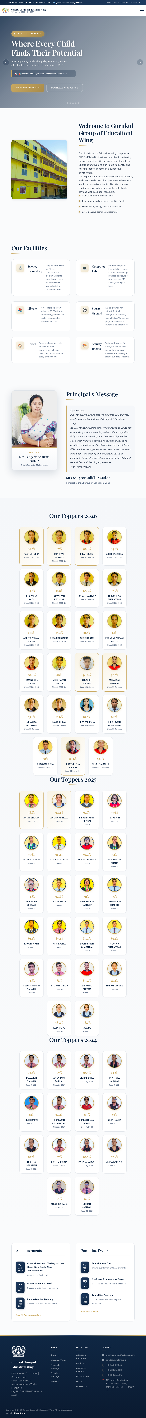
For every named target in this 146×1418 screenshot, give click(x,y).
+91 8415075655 (114, 1365)
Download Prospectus (64, 88)
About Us (55, 1355)
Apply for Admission (28, 87)
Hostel (79, 1381)
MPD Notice (81, 1386)
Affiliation (55, 1381)
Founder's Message (55, 1375)
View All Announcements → (28, 1315)
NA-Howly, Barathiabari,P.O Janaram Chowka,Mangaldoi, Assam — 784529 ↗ (120, 1385)
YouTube (125, 2)
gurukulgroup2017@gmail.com (120, 1355)
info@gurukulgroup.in (116, 1360)
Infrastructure (82, 1376)
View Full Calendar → (90, 1311)
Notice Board (113, 2)
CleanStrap (19, 1413)
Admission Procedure (81, 1357)
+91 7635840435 (114, 1370)
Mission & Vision (58, 1360)
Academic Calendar (81, 1370)
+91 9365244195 (114, 1375)
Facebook (135, 2)
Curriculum (81, 1363)
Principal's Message (55, 1367)
